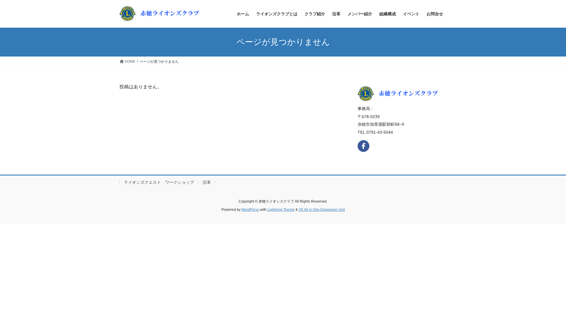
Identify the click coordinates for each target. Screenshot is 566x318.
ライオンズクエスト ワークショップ (159, 182)
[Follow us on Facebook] (363, 146)
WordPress (250, 210)
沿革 (207, 182)
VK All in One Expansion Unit (322, 210)
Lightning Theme (280, 210)
